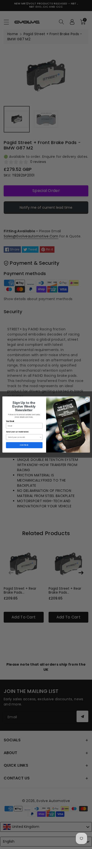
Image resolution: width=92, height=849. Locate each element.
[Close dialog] (87, 399)
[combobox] (24, 437)
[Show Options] (40, 437)
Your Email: (10, 421)
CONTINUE (24, 445)
